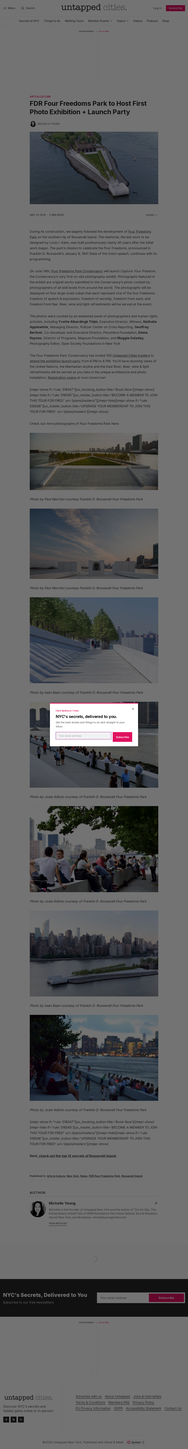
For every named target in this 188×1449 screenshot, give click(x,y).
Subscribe (122, 737)
